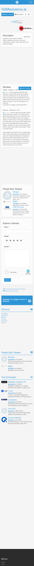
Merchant (8, 291)
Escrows (3, 319)
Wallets (3, 317)
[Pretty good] (18, 240)
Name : (6, 227)
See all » (3, 322)
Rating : (7, 236)
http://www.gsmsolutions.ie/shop (15, 289)
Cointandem (12, 400)
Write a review (8, 14)
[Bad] (11, 240)
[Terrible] (7, 240)
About (3, 562)
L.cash (10, 391)
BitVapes (16, 192)
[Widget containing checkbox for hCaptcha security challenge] (18, 272)
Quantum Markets (14, 417)
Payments (4, 321)
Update (27, 37)
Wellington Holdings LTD (17, 382)
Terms (3, 564)
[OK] (14, 240)
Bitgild (15, 201)
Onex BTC (12, 408)
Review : (7, 246)
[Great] (21, 240)
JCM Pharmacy (18, 207)
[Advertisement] (17, 66)
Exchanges (4, 313)
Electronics (15, 291)
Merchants (4, 315)
